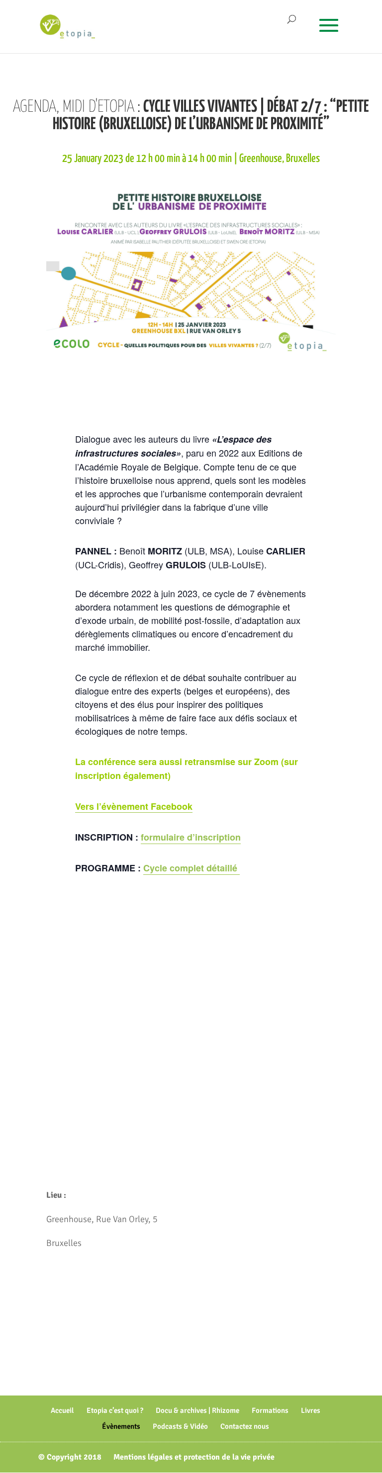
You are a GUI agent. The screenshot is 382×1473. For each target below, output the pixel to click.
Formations (270, 1410)
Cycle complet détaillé (191, 867)
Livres (310, 1410)
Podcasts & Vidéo (180, 1426)
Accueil (62, 1410)
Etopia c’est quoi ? (115, 1410)
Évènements (121, 1426)
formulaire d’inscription (191, 837)
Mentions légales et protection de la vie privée (194, 1457)
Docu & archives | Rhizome (197, 1410)
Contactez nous (244, 1426)
